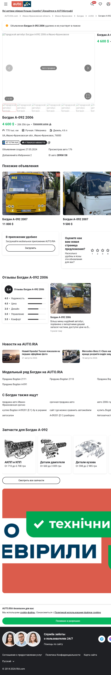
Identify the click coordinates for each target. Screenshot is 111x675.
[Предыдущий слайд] (9, 68)
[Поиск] (92, 4)
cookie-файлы (27, 612)
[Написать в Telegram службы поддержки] (101, 639)
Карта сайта (90, 655)
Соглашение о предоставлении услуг (22, 655)
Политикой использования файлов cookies (77, 612)
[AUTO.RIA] (21, 4)
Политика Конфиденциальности (63, 655)
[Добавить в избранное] (100, 4)
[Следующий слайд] (87, 68)
